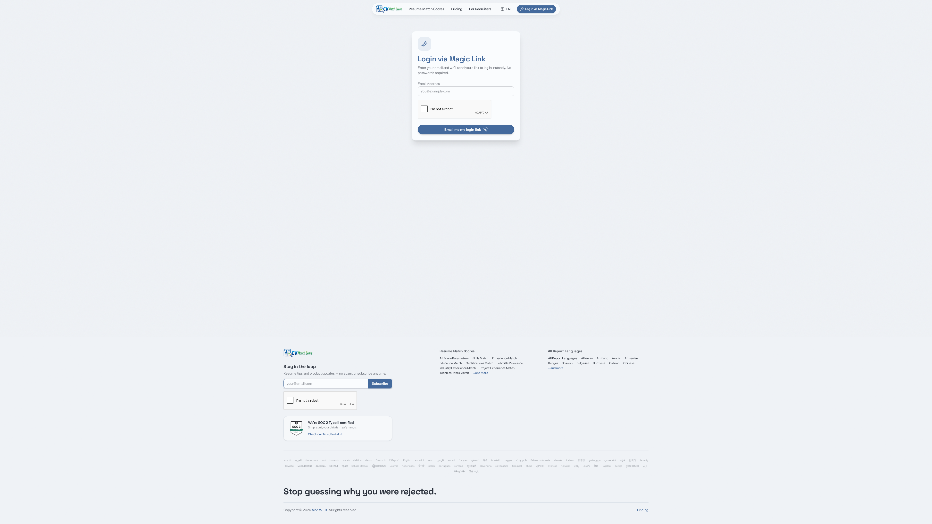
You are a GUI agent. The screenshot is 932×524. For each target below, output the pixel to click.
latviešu (289, 465)
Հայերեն (521, 460)
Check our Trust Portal (323, 434)
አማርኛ (287, 460)
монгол (333, 465)
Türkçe (618, 465)
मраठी (345, 465)
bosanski (334, 460)
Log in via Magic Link (539, 9)
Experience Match (504, 358)
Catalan (614, 363)
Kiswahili (565, 465)
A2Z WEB (319, 510)
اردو (645, 465)
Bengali (553, 363)
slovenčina (485, 465)
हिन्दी (485, 460)
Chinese (628, 363)
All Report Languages (562, 358)
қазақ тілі (610, 460)
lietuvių (644, 460)
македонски (305, 465)
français (463, 460)
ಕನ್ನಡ (622, 460)
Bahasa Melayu (359, 465)
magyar (508, 460)
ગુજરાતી (475, 460)
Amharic (602, 358)
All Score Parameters (454, 358)
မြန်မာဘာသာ (379, 465)
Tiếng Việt (459, 471)
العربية (298, 460)
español (419, 460)
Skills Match (480, 358)
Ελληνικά (394, 460)
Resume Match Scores (426, 9)
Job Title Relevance (510, 363)
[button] (505, 9)
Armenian (631, 358)
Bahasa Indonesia (540, 460)
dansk (368, 460)
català (346, 460)
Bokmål (394, 465)
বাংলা (324, 460)
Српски (540, 465)
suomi (451, 460)
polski (431, 465)
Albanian (587, 358)
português (444, 465)
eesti (430, 460)
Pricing (456, 9)
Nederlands (408, 465)
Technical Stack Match (454, 373)
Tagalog (606, 465)
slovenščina (501, 465)
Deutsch (380, 460)
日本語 (581, 460)
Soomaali (517, 465)
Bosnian (567, 363)
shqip (529, 465)
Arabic (616, 358)
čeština (357, 460)
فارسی (440, 460)
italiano (570, 460)
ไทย (596, 465)
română (458, 465)
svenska (552, 465)
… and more (480, 373)
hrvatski (495, 460)
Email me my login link (462, 129)
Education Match (451, 363)
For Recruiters (480, 9)
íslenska (558, 460)
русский (471, 465)
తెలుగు (586, 465)
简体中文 (474, 471)
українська (632, 465)
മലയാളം (320, 465)
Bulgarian (582, 363)
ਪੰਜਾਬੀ (421, 465)
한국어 (632, 460)
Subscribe (380, 383)
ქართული (594, 460)
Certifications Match (479, 363)
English (407, 460)
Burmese (599, 363)
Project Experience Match (497, 368)
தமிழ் (577, 465)
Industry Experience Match (458, 368)
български (312, 460)
